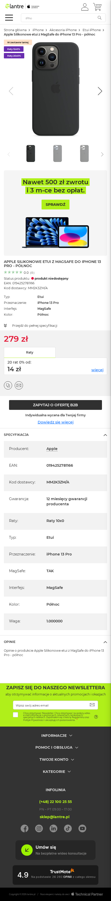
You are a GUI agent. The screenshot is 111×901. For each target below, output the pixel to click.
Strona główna (15, 30)
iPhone (38, 30)
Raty (29, 352)
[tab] (55, 434)
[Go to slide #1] (30, 154)
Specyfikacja (16, 435)
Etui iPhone (92, 30)
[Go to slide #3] (84, 154)
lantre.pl (31, 894)
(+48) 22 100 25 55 (55, 801)
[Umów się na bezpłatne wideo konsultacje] (55, 858)
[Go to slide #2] (57, 154)
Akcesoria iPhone (63, 30)
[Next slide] (99, 91)
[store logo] (27, 6)
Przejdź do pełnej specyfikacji (34, 326)
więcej (97, 370)
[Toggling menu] (9, 18)
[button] (84, 6)
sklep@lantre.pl (54, 817)
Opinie (9, 642)
